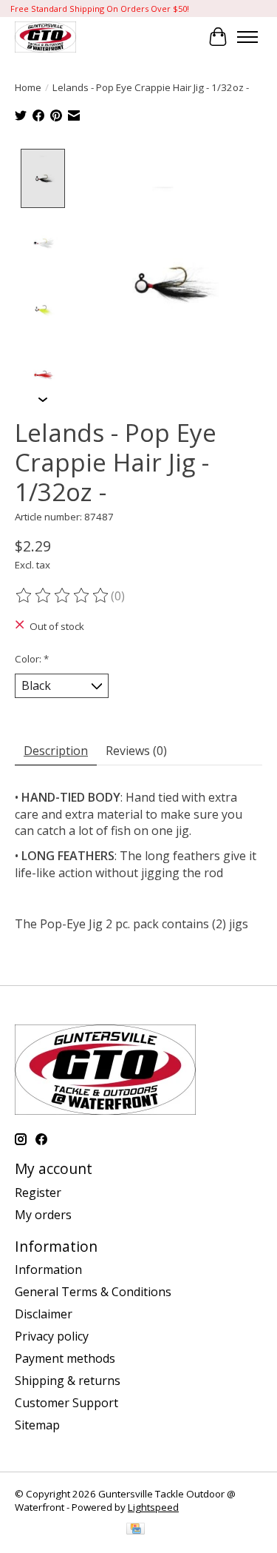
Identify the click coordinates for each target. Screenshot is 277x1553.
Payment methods (65, 1358)
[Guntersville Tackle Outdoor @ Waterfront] (45, 36)
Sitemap (37, 1425)
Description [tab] (56, 750)
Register (38, 1192)
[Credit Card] (135, 1530)
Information (48, 1269)
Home (28, 87)
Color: (32, 658)
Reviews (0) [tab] (136, 750)
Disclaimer (43, 1314)
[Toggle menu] (247, 37)
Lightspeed (153, 1507)
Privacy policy (52, 1336)
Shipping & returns (67, 1380)
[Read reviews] (63, 596)
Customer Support (66, 1403)
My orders (43, 1215)
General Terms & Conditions (93, 1292)
